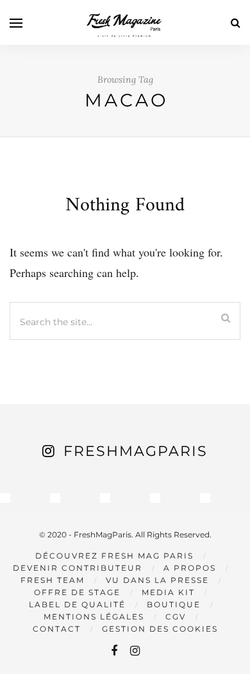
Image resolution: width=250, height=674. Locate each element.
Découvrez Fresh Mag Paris (114, 555)
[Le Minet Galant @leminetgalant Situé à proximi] (155, 498)
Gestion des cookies (160, 629)
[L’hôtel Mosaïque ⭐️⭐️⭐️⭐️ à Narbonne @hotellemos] (55, 498)
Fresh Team (53, 580)
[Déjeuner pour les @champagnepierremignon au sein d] (105, 498)
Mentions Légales (94, 616)
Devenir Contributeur (77, 568)
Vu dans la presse (157, 580)
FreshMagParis (135, 451)
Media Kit (168, 592)
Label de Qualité (77, 604)
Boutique (174, 604)
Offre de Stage (77, 592)
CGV (175, 616)
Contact (57, 629)
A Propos (189, 568)
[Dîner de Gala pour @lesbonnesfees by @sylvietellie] (5, 498)
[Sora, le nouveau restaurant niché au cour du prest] (205, 498)
